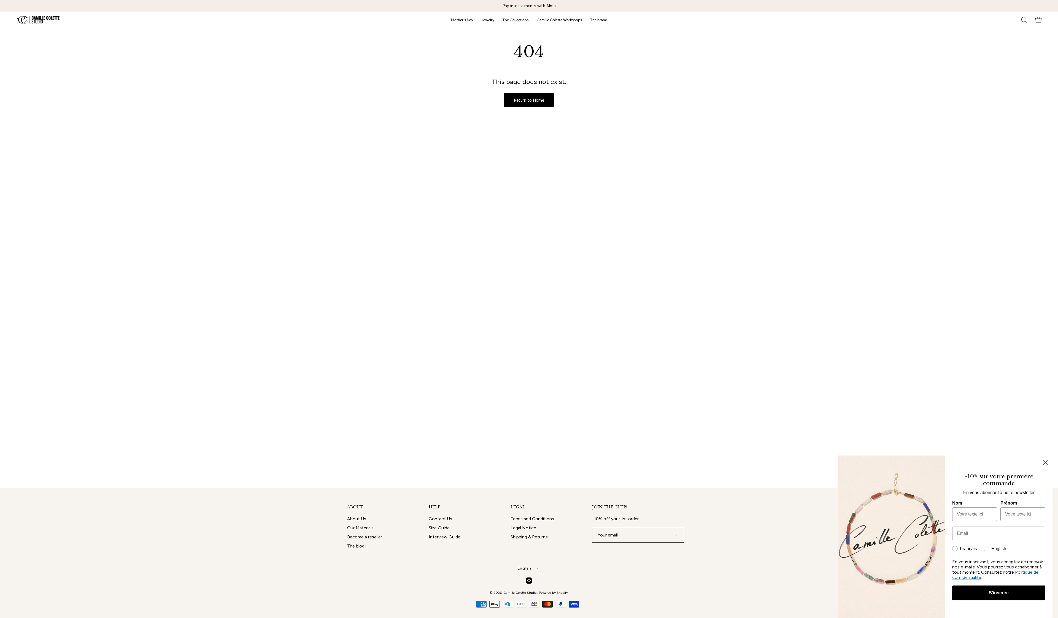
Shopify (562, 593)
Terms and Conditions (532, 518)
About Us (356, 518)
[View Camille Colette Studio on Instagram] (529, 580)
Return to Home (529, 100)
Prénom (1008, 503)
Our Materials (360, 527)
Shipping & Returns (529, 537)
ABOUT (355, 507)
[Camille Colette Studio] (39, 20)
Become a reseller (364, 537)
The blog (356, 546)
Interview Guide (444, 537)
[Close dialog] (1045, 462)
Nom (957, 503)
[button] (1024, 20)
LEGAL (518, 507)
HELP (435, 507)
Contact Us (440, 518)
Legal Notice (523, 527)
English (524, 568)
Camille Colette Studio (520, 593)
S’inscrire (999, 592)
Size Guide (439, 527)
